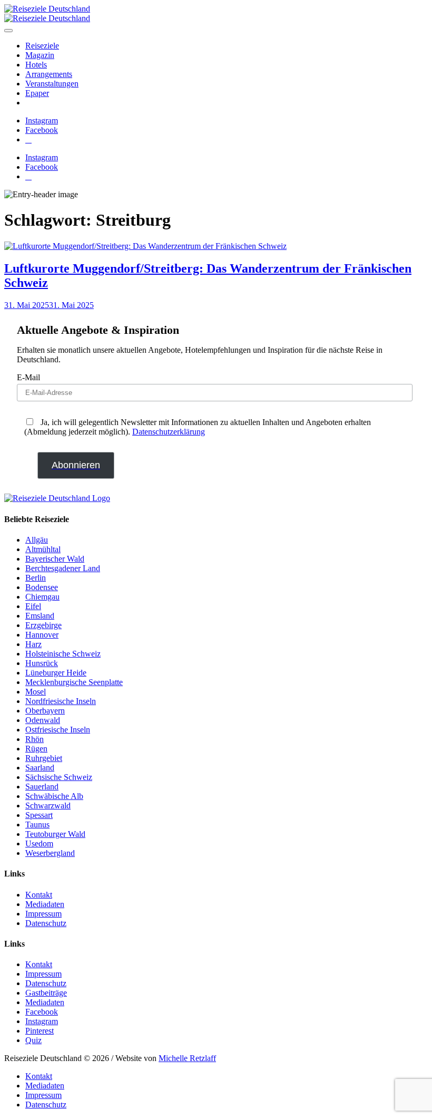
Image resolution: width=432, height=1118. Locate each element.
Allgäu (36, 539)
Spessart (39, 815)
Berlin (35, 577)
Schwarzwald (48, 805)
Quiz (33, 1040)
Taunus (37, 824)
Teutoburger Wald (55, 834)
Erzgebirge (43, 625)
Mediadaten (44, 904)
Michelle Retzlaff (187, 1058)
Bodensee (41, 587)
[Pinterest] (28, 139)
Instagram (41, 1021)
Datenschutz (45, 923)
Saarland (39, 767)
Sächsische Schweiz (58, 777)
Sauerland (41, 786)
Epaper (37, 93)
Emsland (39, 615)
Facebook (41, 1011)
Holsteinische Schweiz (63, 653)
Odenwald (42, 720)
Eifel (33, 606)
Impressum (43, 913)
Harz (33, 644)
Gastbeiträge (46, 992)
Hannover (41, 634)
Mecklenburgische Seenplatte (74, 682)
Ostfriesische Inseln (57, 729)
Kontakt (38, 894)
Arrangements (48, 74)
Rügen (36, 748)
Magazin (39, 55)
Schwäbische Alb (54, 796)
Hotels (36, 64)
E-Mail (28, 377)
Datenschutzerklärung (168, 431)
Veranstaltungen (51, 83)
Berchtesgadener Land (62, 568)
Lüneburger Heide (55, 672)
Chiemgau (42, 596)
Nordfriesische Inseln (60, 701)
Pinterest (39, 1030)
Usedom (39, 843)
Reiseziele (42, 45)
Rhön (34, 739)
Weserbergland (50, 853)
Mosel (35, 691)
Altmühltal (43, 549)
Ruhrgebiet (43, 758)
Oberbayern (45, 710)
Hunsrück (41, 663)
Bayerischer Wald (54, 558)
